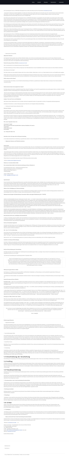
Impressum (61, 2)
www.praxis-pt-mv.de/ (48, 10)
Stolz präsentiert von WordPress (12, 454)
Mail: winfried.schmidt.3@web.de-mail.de (14, 430)
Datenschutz (53, 2)
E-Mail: (5, 175)
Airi (23, 454)
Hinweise (46, 2)
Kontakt (39, 2)
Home (33, 2)
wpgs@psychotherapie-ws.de (12, 175)
